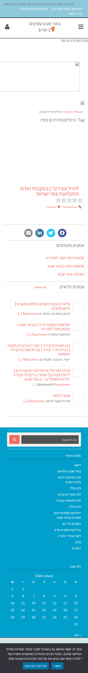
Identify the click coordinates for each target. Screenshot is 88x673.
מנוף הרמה (61, 395)
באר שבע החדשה (69, 471)
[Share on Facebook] (62, 233)
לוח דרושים (73, 482)
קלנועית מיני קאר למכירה (65, 257)
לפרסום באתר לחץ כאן (67, 9)
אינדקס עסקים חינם (67, 513)
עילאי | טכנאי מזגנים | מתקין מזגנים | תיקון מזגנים (42, 306)
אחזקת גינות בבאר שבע (65, 266)
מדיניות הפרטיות (36, 666)
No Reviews (70, 207)
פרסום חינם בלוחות (33, 9)
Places (79, 111)
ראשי (77, 465)
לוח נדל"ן (75, 507)
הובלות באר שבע (71, 274)
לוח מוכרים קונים (69, 494)
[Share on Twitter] (51, 233)
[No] (82, 658)
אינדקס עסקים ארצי (67, 530)
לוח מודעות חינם (69, 477)
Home (69, 111)
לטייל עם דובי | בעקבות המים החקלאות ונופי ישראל (49, 191)
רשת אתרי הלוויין (69, 536)
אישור (57, 666)
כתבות (76, 548)
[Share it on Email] (28, 233)
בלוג (78, 542)
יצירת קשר (75, 13)
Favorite (51, 207)
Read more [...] (28, 313)
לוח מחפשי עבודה (68, 500)
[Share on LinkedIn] (39, 233)
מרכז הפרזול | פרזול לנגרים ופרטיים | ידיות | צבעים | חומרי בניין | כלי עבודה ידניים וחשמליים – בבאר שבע (41, 374)
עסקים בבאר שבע (69, 517)
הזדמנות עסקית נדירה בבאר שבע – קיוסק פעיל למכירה (43, 326)
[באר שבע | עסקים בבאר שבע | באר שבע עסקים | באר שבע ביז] (44, 33)
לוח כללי (75, 488)
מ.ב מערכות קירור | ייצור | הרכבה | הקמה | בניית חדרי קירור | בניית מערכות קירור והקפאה (39, 349)
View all (40, 287)
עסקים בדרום (71, 524)
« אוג (77, 635)
